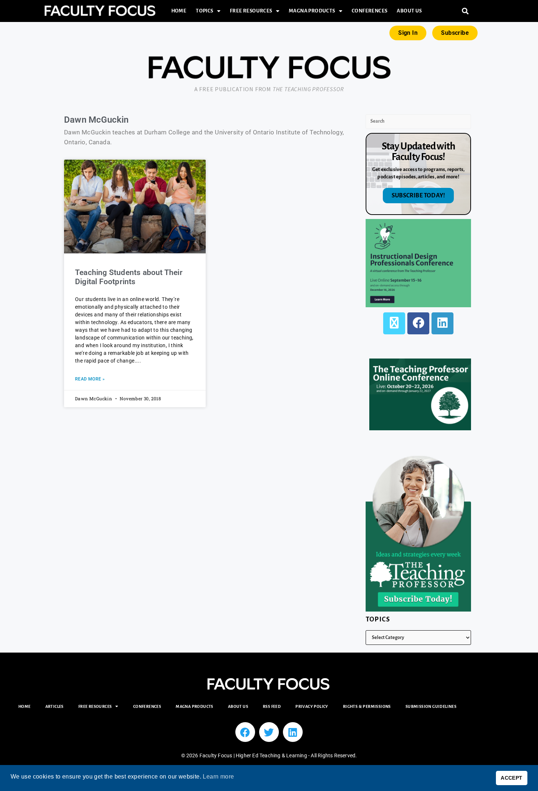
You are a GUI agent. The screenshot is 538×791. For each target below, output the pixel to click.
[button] (465, 11)
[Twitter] (269, 732)
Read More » (90, 379)
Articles (54, 706)
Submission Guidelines (431, 706)
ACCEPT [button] (511, 778)
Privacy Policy (311, 706)
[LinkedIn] (442, 323)
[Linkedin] (293, 732)
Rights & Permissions (367, 706)
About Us (409, 11)
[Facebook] (418, 323)
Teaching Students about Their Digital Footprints (129, 277)
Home (179, 11)
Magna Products (312, 11)
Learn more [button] (218, 776)
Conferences (369, 11)
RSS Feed (272, 706)
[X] (394, 323)
